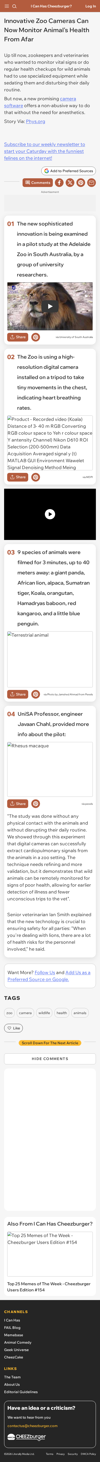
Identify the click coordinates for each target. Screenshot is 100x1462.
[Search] (14, 6)
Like (16, 1028)
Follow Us (45, 972)
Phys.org (35, 121)
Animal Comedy (18, 1342)
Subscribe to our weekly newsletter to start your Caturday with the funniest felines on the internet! (44, 151)
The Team (12, 1377)
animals (80, 1013)
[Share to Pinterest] (80, 182)
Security (73, 1454)
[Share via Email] (91, 182)
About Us (12, 1384)
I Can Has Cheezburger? (51, 6)
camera (25, 1013)
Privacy (60, 1454)
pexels (89, 803)
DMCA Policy (88, 1454)
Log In (90, 6)
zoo (9, 1013)
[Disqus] (50, 1142)
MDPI (89, 477)
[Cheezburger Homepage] (50, 1438)
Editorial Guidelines (21, 1392)
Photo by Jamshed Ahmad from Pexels (70, 694)
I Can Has (12, 1320)
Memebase (13, 1335)
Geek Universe (16, 1349)
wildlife (44, 1013)
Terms (49, 1454)
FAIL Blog (12, 1327)
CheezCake (13, 1357)
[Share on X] (70, 182)
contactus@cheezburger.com (32, 1425)
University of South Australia (76, 337)
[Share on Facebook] (59, 182)
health (62, 1013)
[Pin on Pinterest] (35, 337)
